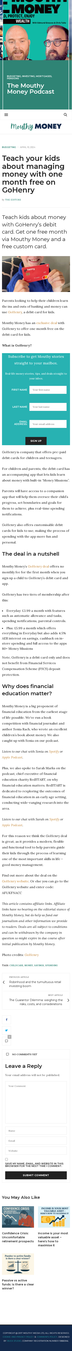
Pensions (13, 78)
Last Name (19, 406)
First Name (19, 389)
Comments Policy (47, 1337)
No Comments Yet (24, 1054)
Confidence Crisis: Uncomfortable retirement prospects (18, 1237)
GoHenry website (15, 881)
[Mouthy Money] (36, 127)
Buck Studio (14, 1341)
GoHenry (15, 312)
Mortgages (44, 76)
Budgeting (14, 76)
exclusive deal (46, 323)
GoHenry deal (38, 566)
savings (39, 965)
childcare (16, 965)
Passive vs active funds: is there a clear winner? (18, 1284)
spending (51, 965)
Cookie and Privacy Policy (18, 1337)
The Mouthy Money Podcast (30, 88)
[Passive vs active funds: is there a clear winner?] (18, 1264)
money (28, 965)
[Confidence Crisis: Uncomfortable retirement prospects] (18, 1217)
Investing (28, 76)
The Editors (13, 199)
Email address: (20, 423)
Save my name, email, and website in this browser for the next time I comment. (34, 1164)
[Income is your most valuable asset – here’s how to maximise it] (54, 1217)
